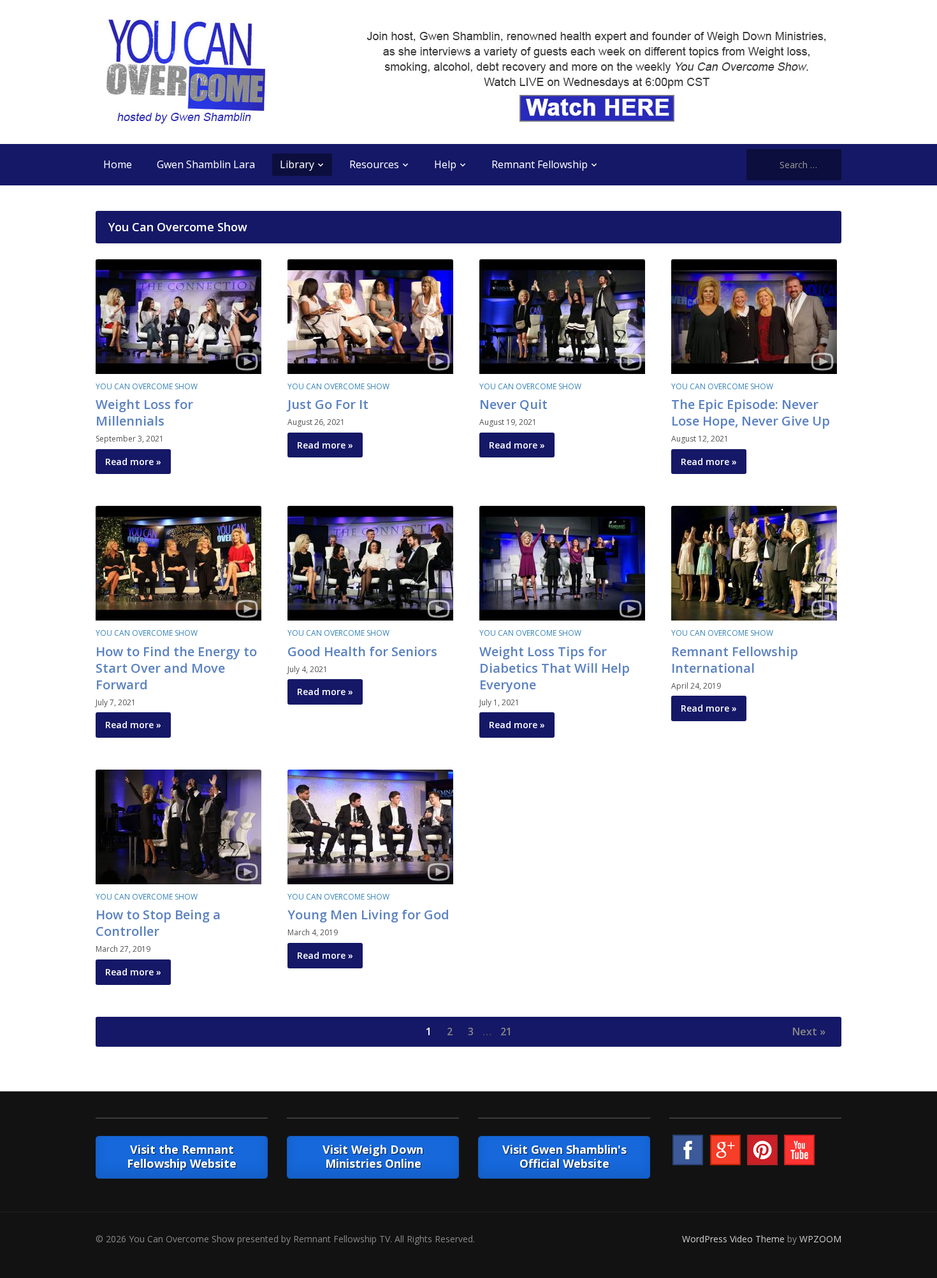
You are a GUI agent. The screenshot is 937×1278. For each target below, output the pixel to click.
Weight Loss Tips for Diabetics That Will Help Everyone (554, 668)
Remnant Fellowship (539, 164)
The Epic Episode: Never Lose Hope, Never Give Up (750, 412)
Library (297, 164)
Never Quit (513, 404)
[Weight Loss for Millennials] (178, 316)
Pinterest (762, 1150)
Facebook (687, 1150)
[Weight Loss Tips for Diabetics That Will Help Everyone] (562, 562)
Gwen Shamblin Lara (206, 164)
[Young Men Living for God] (370, 826)
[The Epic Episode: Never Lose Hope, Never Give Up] (754, 316)
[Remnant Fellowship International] (754, 562)
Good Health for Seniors (362, 651)
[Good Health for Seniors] (370, 562)
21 (506, 1031)
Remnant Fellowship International (734, 660)
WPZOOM (820, 1239)
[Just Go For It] (370, 316)
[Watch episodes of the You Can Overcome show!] (185, 71)
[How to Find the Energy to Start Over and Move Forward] (178, 562)
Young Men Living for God (368, 914)
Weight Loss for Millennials (144, 412)
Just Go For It (327, 404)
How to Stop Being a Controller (158, 923)
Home (117, 164)
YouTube (799, 1150)
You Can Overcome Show (147, 386)
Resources (374, 164)
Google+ (725, 1150)
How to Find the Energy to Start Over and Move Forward (176, 668)
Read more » (133, 462)
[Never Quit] (562, 316)
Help (445, 164)
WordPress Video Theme (733, 1239)
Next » (808, 1031)
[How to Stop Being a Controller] (178, 826)
